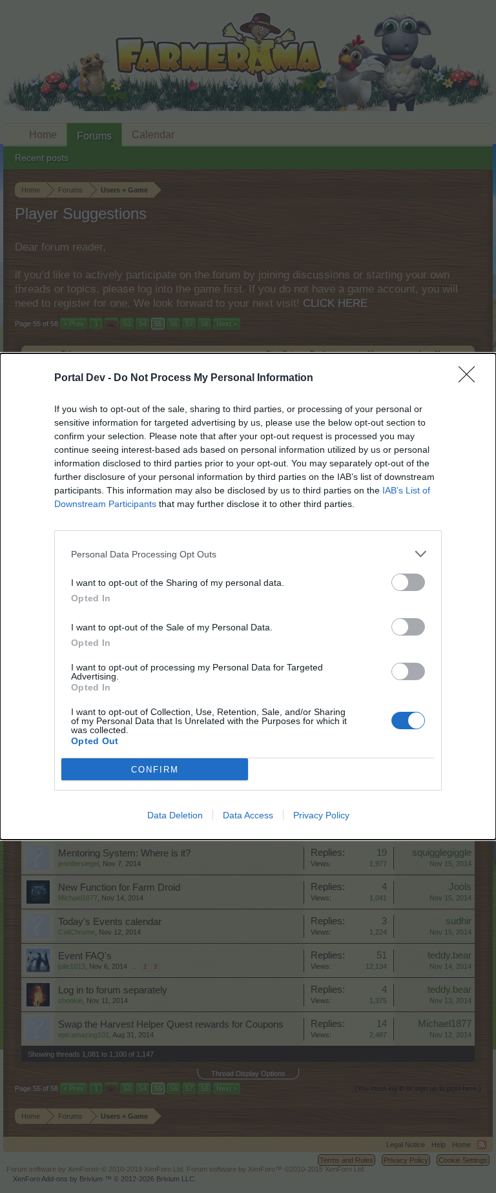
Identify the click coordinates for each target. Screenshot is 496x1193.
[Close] (471, 378)
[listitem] (248, 554)
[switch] (408, 582)
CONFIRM (155, 769)
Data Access (248, 815)
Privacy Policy (321, 815)
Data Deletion (175, 815)
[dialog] (248, 596)
